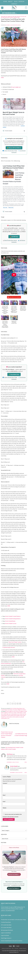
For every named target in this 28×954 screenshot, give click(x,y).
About (10, 1)
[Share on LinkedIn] (20, 703)
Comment (5, 783)
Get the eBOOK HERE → (9, 13)
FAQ (13, 948)
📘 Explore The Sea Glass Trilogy (10, 150)
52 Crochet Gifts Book (6, 927)
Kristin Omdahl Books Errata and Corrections (11, 940)
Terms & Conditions (6, 948)
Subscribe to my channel (14, 297)
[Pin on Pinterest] (18, 703)
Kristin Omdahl (13, 766)
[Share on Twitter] (13, 703)
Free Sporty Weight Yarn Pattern (12, 17)
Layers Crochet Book (6, 932)
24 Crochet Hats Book (6, 925)
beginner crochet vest (8, 712)
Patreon (21, 1)
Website (4, 807)
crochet (14, 712)
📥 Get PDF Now (14, 236)
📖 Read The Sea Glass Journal (10, 240)
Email (4, 801)
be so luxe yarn (17, 711)
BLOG (16, 1)
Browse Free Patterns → (14, 888)
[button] (2, 8)
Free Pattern (10, 709)
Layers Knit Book (5, 935)
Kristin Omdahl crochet (17, 715)
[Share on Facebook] (10, 703)
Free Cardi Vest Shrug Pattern (7, 16)
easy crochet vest (20, 714)
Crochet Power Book (6, 922)
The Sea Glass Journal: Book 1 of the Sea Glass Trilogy (13, 919)
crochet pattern (20, 712)
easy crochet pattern (13, 714)
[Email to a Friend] (15, 703)
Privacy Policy (22, 948)
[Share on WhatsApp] (8, 703)
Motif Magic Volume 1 (6, 938)
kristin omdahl (10, 715)
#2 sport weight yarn (16, 87)
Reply (26, 762)
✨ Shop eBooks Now (14, 374)
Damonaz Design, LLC (14, 952)
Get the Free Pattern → (14, 874)
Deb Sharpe (10, 754)
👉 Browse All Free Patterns (14, 147)
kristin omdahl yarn (16, 716)
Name (4, 795)
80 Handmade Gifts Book (7, 930)
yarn (8, 718)
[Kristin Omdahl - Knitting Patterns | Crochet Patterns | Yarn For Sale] (14, 7)
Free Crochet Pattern (19, 16)
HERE (2, 77)
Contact (14, 4)
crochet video (5, 714)
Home (5, 1)
